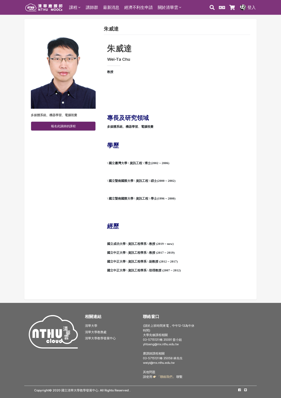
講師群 (92, 7)
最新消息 (111, 7)
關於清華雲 (168, 7)
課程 (73, 7)
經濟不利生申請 (138, 7)
